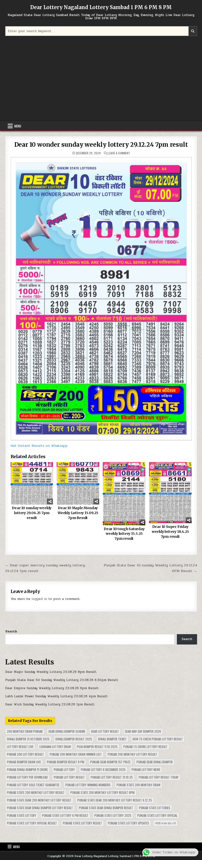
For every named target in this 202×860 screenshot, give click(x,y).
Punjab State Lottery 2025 (112, 815)
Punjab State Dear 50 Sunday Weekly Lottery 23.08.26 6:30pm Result (61, 680)
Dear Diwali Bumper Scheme (67, 731)
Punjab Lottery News (146, 769)
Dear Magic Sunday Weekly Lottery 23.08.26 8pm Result (51, 671)
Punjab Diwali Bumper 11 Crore (27, 769)
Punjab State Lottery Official (157, 815)
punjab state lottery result (82, 823)
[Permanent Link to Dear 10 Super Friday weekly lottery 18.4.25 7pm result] (170, 492)
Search (11, 631)
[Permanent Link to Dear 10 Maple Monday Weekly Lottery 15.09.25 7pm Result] (78, 483)
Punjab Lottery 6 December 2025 (103, 769)
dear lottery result (105, 731)
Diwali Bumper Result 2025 (73, 738)
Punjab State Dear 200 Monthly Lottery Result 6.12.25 (114, 800)
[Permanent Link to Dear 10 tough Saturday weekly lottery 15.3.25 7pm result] (124, 493)
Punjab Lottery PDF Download (27, 777)
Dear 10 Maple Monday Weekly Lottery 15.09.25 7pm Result (78, 513)
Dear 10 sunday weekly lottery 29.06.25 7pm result (31, 513)
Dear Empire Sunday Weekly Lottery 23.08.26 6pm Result (52, 688)
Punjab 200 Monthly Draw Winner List (76, 754)
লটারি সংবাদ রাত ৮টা (165, 823)
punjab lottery (64, 769)
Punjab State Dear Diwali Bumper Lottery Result (40, 807)
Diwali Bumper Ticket (112, 738)
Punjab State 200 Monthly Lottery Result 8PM (102, 792)
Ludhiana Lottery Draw (55, 746)
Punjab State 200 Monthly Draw (138, 784)
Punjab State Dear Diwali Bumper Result (106, 807)
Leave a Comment (119, 153)
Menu (17, 126)
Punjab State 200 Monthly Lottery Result (36, 792)
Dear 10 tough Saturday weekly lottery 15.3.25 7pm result (124, 534)
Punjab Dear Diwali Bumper (154, 761)
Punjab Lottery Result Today (159, 777)
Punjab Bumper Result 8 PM (65, 761)
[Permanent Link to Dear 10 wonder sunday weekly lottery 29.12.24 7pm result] (101, 298)
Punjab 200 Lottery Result (25, 754)
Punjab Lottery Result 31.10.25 (112, 777)
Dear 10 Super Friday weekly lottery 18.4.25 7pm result (170, 531)
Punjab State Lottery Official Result (32, 823)
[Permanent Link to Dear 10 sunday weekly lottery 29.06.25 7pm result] (32, 483)
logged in (39, 598)
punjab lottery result (69, 777)
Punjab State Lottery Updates (128, 823)
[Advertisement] (101, 79)
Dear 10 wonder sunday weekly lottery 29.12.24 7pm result (101, 144)
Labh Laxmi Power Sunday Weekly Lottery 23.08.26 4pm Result (56, 696)
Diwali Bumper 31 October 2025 (28, 738)
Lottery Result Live (20, 746)
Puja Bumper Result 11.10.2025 (97, 746)
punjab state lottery (21, 815)
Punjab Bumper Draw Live (24, 761)
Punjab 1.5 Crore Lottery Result (145, 746)
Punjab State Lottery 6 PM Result (65, 815)
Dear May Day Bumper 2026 (143, 731)
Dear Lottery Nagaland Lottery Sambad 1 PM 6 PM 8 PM (101, 7)
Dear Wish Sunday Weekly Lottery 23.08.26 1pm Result (50, 704)
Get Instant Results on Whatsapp (39, 445)
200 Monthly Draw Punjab (25, 731)
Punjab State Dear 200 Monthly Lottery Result (39, 800)
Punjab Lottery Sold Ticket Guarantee (33, 784)
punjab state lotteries (154, 807)
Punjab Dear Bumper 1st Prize (110, 761)
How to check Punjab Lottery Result (158, 738)
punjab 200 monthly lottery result (132, 754)
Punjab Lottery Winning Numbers (88, 784)
